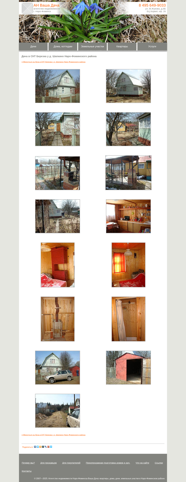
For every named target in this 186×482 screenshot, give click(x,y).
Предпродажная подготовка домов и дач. (108, 463)
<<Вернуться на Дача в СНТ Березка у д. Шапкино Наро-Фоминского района (53, 62)
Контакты (27, 471)
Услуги (152, 46)
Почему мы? (28, 463)
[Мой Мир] (43, 446)
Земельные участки (92, 46)
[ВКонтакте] (35, 446)
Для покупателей (71, 463)
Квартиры (122, 46)
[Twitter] (37, 446)
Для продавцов (48, 463)
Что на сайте (142, 463)
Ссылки (159, 463)
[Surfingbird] (51, 446)
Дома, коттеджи (63, 46)
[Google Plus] (48, 446)
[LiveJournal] (45, 446)
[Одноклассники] (40, 446)
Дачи (33, 46)
